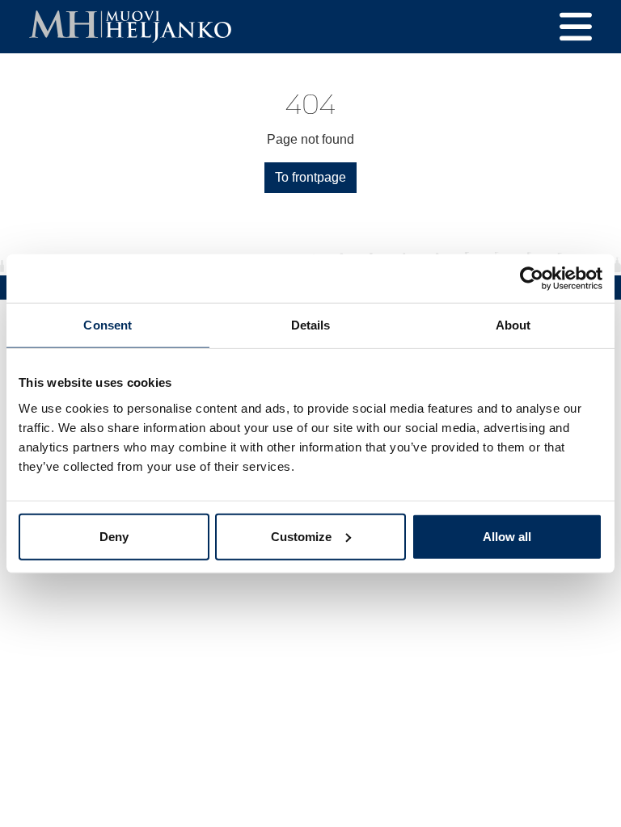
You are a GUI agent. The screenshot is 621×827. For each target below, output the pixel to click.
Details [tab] (311, 325)
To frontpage (310, 177)
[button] (576, 26)
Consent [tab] (107, 325)
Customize (301, 536)
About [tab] (513, 325)
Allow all (507, 536)
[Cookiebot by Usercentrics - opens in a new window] (531, 279)
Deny (114, 536)
